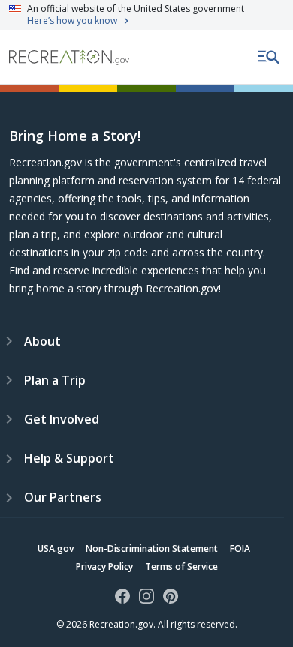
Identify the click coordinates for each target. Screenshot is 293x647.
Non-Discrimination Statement (152, 548)
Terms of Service (181, 566)
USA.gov (56, 548)
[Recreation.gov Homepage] (69, 57)
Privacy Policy (104, 566)
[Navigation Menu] (269, 57)
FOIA (240, 548)
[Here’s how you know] (146, 15)
